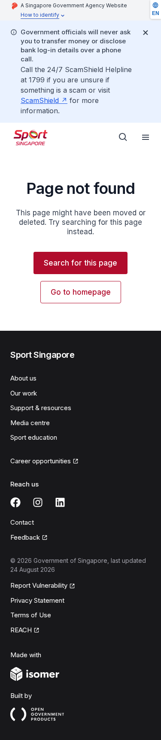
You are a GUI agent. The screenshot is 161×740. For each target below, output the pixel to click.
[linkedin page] (60, 502)
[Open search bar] (123, 137)
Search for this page (80, 263)
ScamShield (40, 100)
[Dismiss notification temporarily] (145, 32)
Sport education (33, 437)
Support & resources (40, 408)
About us (23, 378)
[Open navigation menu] (145, 137)
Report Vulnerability (38, 585)
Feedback (25, 537)
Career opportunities (40, 461)
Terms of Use (30, 615)
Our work (23, 393)
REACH (21, 630)
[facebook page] (15, 502)
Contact (22, 522)
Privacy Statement (37, 600)
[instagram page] (38, 502)
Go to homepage (81, 292)
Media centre (30, 423)
